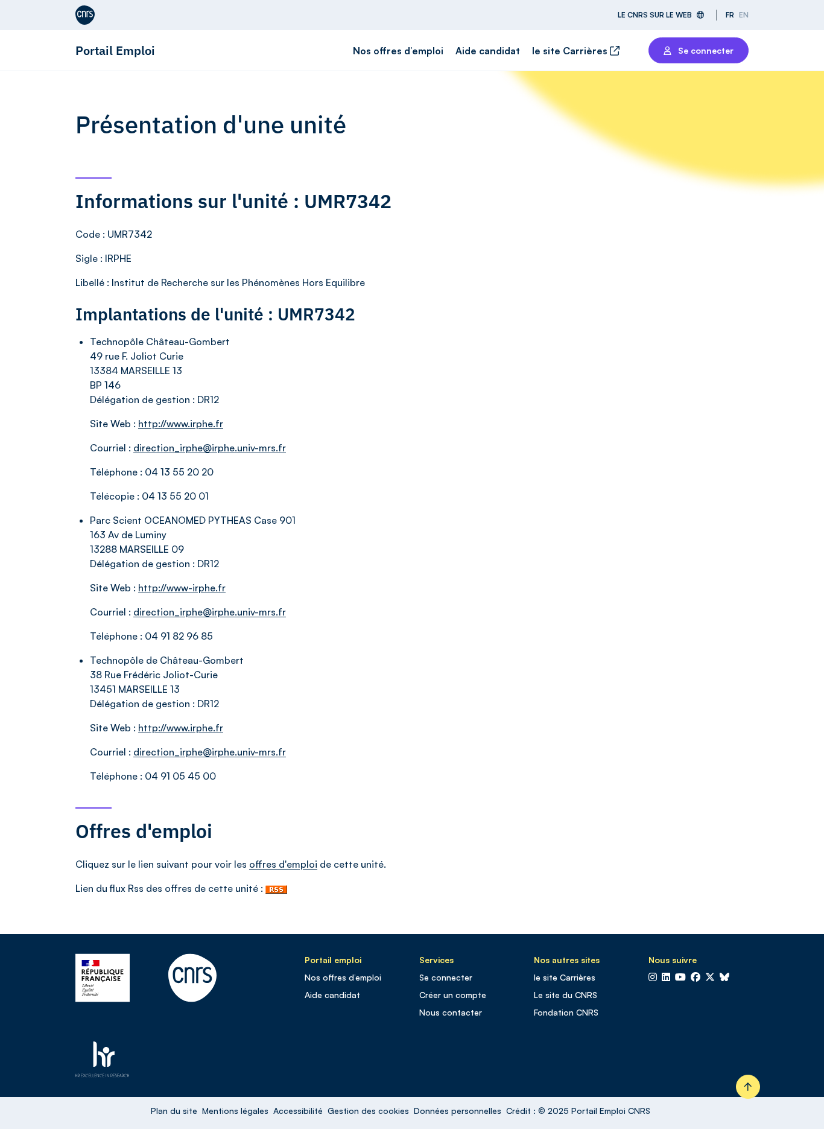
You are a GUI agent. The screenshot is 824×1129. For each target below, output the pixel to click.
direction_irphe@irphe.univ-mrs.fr (209, 448)
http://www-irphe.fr (182, 588)
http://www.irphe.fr (180, 424)
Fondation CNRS (566, 1012)
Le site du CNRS (565, 995)
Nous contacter (450, 1012)
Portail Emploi (115, 50)
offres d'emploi (283, 864)
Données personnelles (457, 1110)
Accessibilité (298, 1110)
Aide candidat (487, 51)
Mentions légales (235, 1110)
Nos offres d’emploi (398, 51)
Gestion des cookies (368, 1110)
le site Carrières (571, 51)
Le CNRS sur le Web (655, 14)
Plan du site (174, 1110)
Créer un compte (452, 995)
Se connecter (445, 977)
